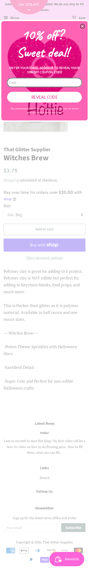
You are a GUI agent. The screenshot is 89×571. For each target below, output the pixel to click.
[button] (82, 26)
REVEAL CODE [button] (44, 96)
